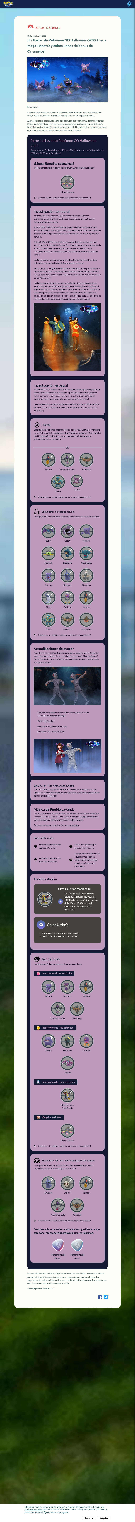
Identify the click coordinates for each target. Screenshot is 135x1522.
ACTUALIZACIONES (47, 27)
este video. (74, 825)
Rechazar (89, 1518)
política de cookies (33, 1509)
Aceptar (104, 1518)
